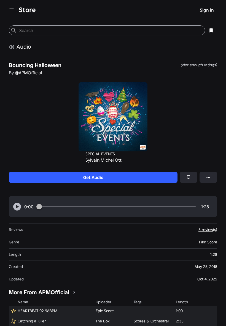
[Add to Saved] (188, 177)
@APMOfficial (28, 72)
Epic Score (105, 310)
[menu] (12, 10)
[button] (17, 207)
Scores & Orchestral (151, 321)
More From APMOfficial (39, 292)
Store (27, 10)
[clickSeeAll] (74, 292)
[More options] (208, 177)
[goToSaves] (211, 30)
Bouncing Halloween (35, 65)
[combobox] (110, 30)
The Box (103, 321)
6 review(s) (207, 229)
